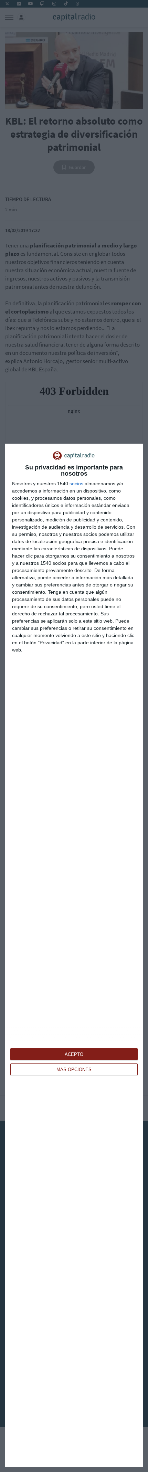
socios (76, 483)
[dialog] (74, 955)
